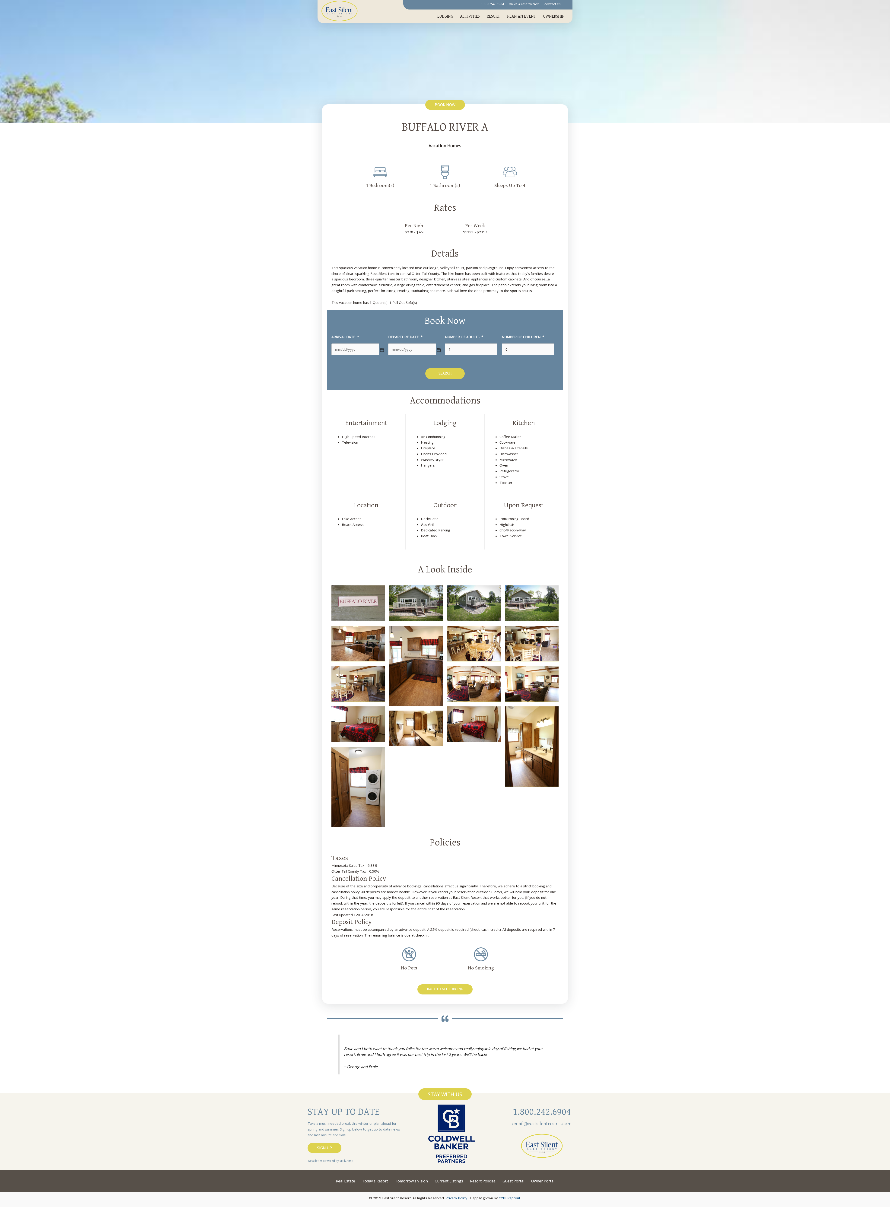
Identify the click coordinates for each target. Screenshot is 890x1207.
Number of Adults (464, 337)
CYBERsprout (509, 1198)
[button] (445, 105)
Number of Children (523, 337)
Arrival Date (345, 337)
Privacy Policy (456, 1198)
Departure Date (405, 337)
